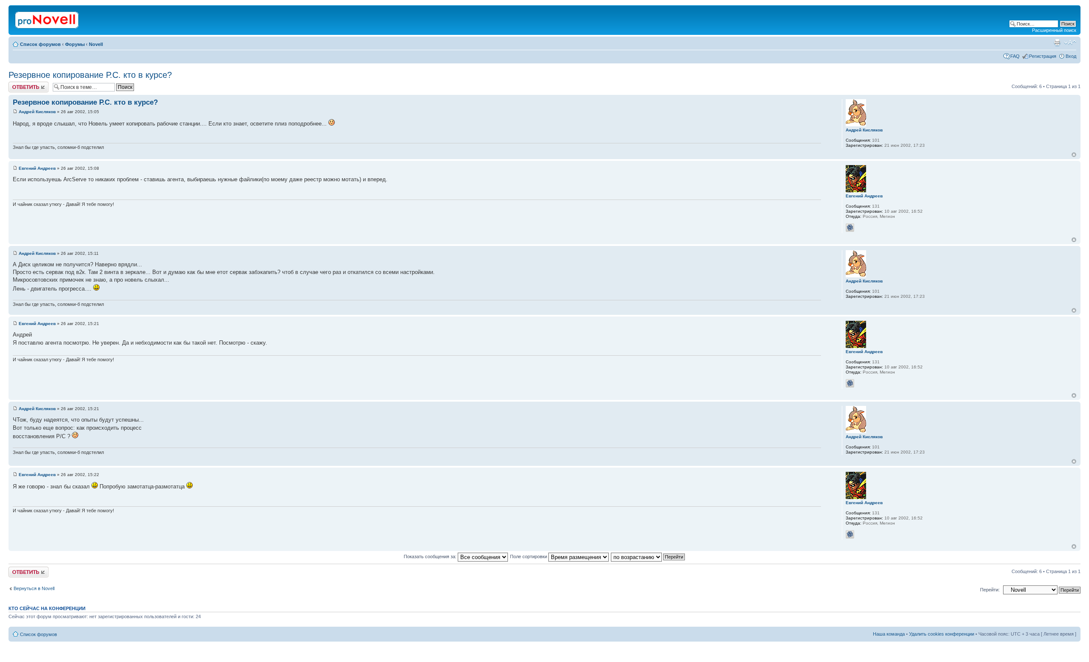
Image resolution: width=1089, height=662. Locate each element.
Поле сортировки (529, 556)
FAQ (1015, 56)
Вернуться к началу (1074, 154)
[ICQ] (850, 227)
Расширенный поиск (1054, 30)
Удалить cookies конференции (941, 633)
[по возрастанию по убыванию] (648, 556)
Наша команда (889, 633)
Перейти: (990, 589)
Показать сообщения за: (431, 556)
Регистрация (1042, 56)
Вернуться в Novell (34, 588)
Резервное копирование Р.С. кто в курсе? (90, 75)
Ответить (19, 84)
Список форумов (40, 44)
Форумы (75, 44)
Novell (96, 44)
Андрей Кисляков (37, 111)
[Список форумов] (47, 18)
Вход (1071, 56)
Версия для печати (1057, 42)
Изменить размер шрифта (1070, 42)
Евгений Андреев (37, 168)
